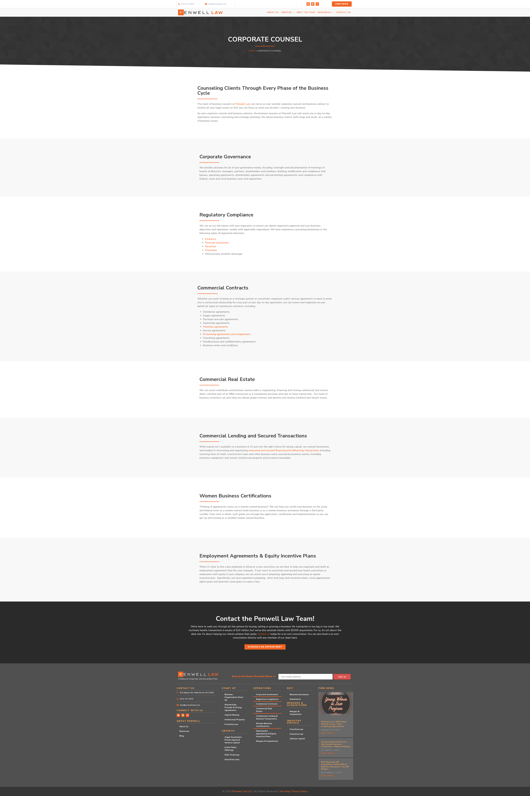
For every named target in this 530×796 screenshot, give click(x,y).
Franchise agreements (215, 326)
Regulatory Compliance (267, 699)
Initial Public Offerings (231, 748)
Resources (184, 731)
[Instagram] (317, 4)
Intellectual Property (235, 719)
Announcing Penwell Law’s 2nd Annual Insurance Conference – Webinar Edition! (335, 744)
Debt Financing (232, 754)
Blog (181, 736)
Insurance (210, 239)
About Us (183, 726)
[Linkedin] (312, 4)
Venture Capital (297, 738)
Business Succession (299, 694)
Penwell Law (243, 104)
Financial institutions (217, 242)
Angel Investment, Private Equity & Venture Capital (233, 740)
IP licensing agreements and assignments (227, 334)
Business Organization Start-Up (234, 697)
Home (252, 51)
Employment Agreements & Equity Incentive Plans (266, 734)
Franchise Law (231, 724)
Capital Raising (232, 715)
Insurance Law (296, 734)
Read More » (328, 733)
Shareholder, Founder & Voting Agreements (233, 707)
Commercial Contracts (266, 704)
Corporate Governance (267, 694)
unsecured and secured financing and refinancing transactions (283, 450)
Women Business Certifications (264, 725)
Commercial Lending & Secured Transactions (267, 717)
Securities (210, 246)
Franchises (211, 250)
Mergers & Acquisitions (267, 741)
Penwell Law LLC (242, 791)
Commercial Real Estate (264, 710)
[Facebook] (308, 4)
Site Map (284, 791)
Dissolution (295, 699)
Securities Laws (232, 759)
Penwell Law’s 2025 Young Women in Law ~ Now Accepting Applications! (333, 724)
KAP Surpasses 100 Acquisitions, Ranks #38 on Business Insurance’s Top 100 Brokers (335, 765)
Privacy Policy (300, 791)
